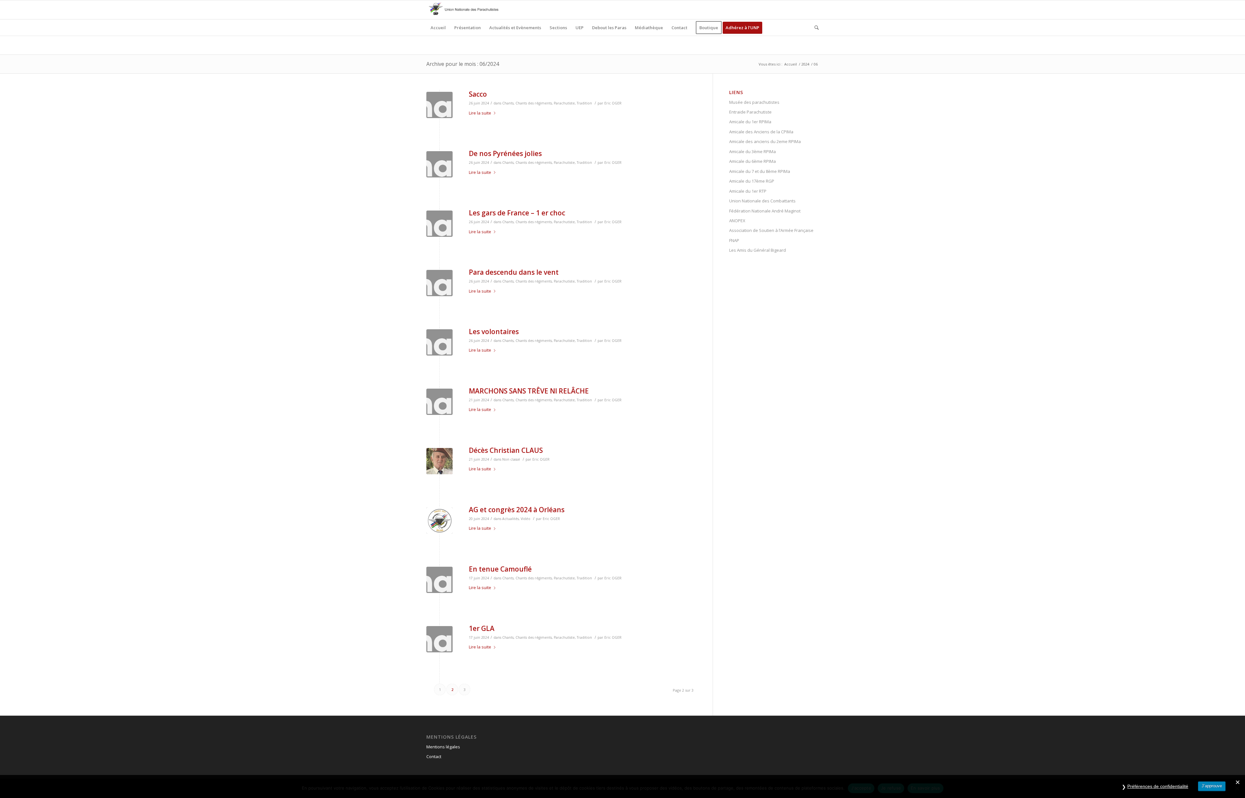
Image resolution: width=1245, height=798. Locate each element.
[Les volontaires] (439, 342)
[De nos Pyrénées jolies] (439, 164)
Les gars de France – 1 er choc (517, 212)
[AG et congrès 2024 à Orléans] (439, 520)
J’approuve (1212, 785)
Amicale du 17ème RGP (751, 181)
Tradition (584, 103)
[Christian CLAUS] (439, 461)
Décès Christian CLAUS (506, 450)
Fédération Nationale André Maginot (764, 211)
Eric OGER (613, 103)
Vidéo (525, 518)
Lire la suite (480, 113)
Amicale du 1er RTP (747, 191)
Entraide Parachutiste (750, 112)
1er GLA (481, 628)
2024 (805, 64)
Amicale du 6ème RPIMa (752, 161)
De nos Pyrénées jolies (505, 153)
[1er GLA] (439, 639)
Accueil (790, 64)
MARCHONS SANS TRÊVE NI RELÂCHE (529, 390)
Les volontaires (494, 331)
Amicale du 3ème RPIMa (752, 151)
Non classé (511, 459)
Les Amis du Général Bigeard (757, 250)
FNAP (734, 240)
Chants (508, 103)
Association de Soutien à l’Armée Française (771, 230)
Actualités (510, 518)
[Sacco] (439, 105)
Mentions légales (443, 747)
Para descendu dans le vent (514, 272)
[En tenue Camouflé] (439, 580)
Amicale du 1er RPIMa (750, 122)
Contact (433, 756)
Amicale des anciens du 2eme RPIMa (765, 141)
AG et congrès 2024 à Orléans (516, 509)
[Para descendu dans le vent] (439, 283)
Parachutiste (564, 103)
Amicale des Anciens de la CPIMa (761, 132)
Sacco (478, 94)
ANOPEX (737, 221)
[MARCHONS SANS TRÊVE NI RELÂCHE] (439, 402)
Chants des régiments (534, 103)
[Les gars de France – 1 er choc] (439, 224)
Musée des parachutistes (754, 102)
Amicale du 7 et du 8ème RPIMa (759, 171)
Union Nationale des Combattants (762, 201)
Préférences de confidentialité (1157, 786)
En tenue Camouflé (500, 569)
